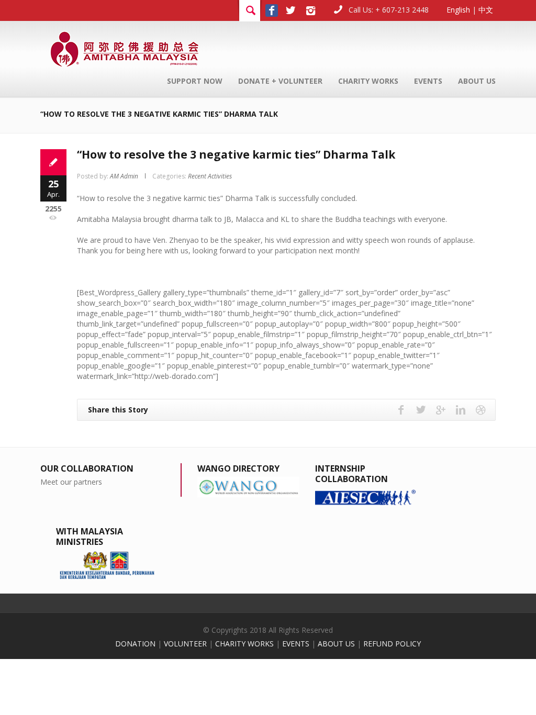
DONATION (135, 644)
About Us (477, 81)
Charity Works (368, 81)
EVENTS (295, 644)
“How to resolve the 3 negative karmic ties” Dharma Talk (236, 154)
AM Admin (124, 176)
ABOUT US (336, 644)
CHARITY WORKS (244, 644)
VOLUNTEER (185, 644)
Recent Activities (210, 176)
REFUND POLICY (392, 644)
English (458, 10)
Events (428, 81)
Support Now (194, 81)
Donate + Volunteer (280, 81)
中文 (485, 10)
